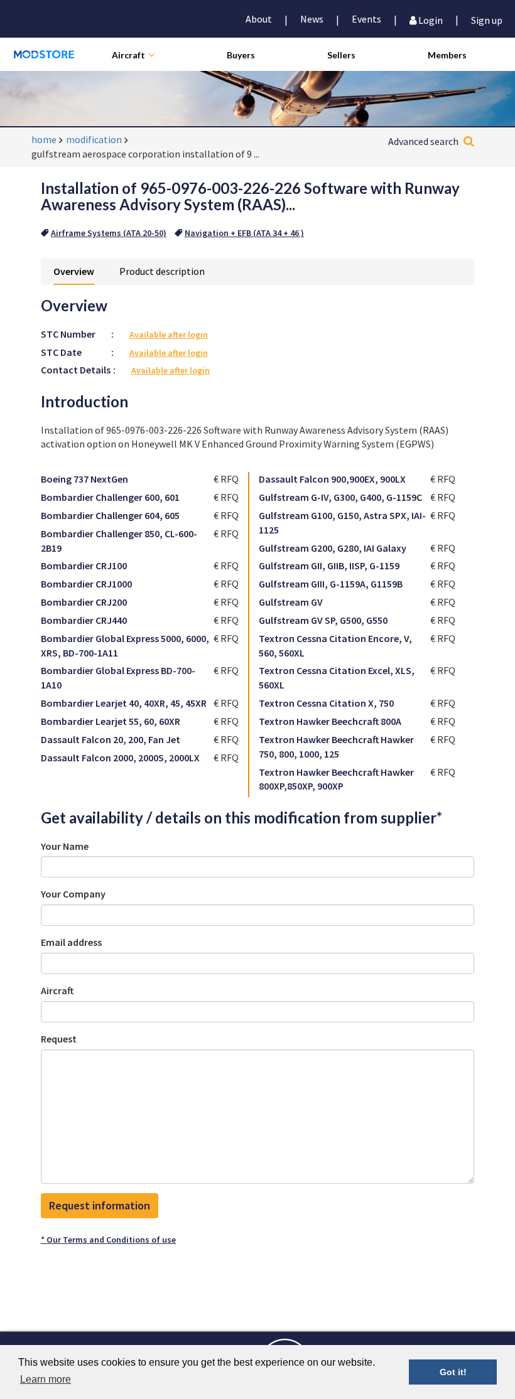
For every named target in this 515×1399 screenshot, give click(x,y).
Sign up (486, 19)
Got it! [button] (453, 1372)
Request (59, 1038)
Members (447, 55)
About (259, 19)
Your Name (65, 846)
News (311, 19)
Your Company (73, 893)
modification (94, 139)
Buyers (241, 55)
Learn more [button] (45, 1379)
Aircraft (128, 55)
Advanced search (423, 141)
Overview (73, 271)
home (44, 139)
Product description (162, 271)
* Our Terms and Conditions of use (108, 1239)
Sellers (341, 55)
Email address (71, 942)
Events (366, 19)
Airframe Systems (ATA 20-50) (108, 233)
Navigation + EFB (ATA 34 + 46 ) (244, 233)
